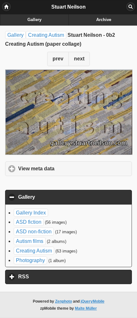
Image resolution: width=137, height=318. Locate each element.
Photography (30, 260)
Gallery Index (31, 212)
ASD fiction (28, 222)
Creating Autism (46, 35)
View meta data (66, 168)
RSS (53, 276)
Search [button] (130, 7)
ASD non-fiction (34, 231)
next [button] (79, 58)
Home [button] (6, 7)
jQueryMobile (93, 301)
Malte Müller (86, 308)
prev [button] (58, 58)
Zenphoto (63, 301)
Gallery (34, 20)
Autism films (29, 241)
